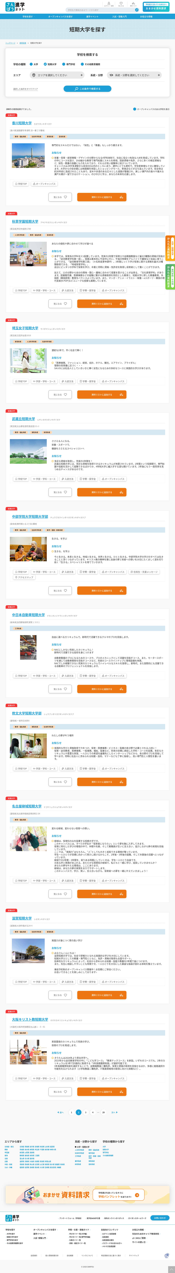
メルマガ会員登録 (108, 1246)
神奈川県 (53, 1149)
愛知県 (27, 1155)
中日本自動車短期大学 (28, 614)
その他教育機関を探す (15, 1243)
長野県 (32, 1152)
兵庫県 (37, 1161)
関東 (6, 1149)
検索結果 (23, 43)
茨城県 (22, 1149)
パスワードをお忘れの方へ (112, 1243)
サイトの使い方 (139, 1242)
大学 (104, 1147)
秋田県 (42, 1147)
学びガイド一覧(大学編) (78, 1234)
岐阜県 (32, 1155)
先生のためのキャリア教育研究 (145, 1233)
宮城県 (37, 1147)
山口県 (42, 1164)
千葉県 (42, 1149)
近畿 (6, 1161)
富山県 (22, 1158)
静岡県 (22, 1155)
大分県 (42, 1167)
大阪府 (32, 1161)
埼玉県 (37, 1149)
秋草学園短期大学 (25, 221)
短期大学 (106, 1149)
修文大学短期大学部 (27, 713)
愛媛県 (57, 1164)
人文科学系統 (79, 1150)
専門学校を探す (12, 1240)
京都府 (27, 1161)
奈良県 (42, 1161)
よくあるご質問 (139, 1238)
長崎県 (32, 1167)
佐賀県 (27, 1167)
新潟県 (22, 1152)
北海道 (22, 1147)
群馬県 (32, 1149)
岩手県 (32, 1147)
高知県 (62, 1164)
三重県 (37, 1155)
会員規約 (105, 1237)
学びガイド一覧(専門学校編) (79, 1237)
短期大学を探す (12, 1237)
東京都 (47, 1149)
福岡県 (22, 1167)
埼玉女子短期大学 (25, 328)
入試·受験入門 (39, 1238)
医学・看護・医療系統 (95, 1157)
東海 (6, 1155)
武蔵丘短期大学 (23, 418)
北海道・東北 (9, 1147)
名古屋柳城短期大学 (27, 806)
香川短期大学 (22, 123)
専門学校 (106, 1152)
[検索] (136, 10)
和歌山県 (48, 1161)
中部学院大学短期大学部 (30, 516)
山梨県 (27, 1152)
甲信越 (7, 1152)
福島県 (52, 1147)
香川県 (52, 1164)
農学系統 (78, 1161)
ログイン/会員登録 (109, 1234)
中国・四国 (8, 1164)
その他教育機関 (108, 1155)
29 (103, 1112)
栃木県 (27, 1149)
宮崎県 (47, 1167)
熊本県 (37, 1167)
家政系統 (92, 1161)
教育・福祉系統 (94, 1150)
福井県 (32, 1158)
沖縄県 (59, 1167)
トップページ (10, 43)
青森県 (27, 1147)
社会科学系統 (79, 1153)
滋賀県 (22, 1161)
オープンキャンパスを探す (44, 1229)
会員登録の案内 (108, 1240)
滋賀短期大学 (22, 918)
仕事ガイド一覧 (75, 1240)
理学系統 (92, 1153)
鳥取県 (22, 1164)
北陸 (6, 1158)
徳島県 (47, 1164)
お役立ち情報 (138, 1229)
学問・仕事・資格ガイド (78, 1229)
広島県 (37, 1164)
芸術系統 (92, 1164)
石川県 (27, 1158)
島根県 (27, 1164)
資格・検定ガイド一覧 (77, 1243)
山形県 (47, 1147)
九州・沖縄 (8, 1167)
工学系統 (78, 1156)
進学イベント (39, 1233)
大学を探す (11, 1234)
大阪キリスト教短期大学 (30, 1019)
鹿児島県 (53, 1167)
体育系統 (78, 1164)
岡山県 (32, 1164)
